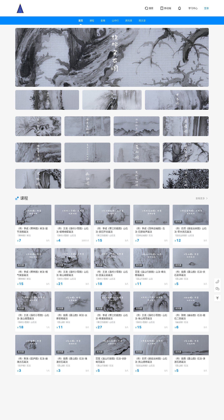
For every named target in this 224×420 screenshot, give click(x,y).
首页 (80, 20)
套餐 (103, 20)
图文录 (142, 20)
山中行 (115, 20)
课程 (92, 20)
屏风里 (128, 20)
